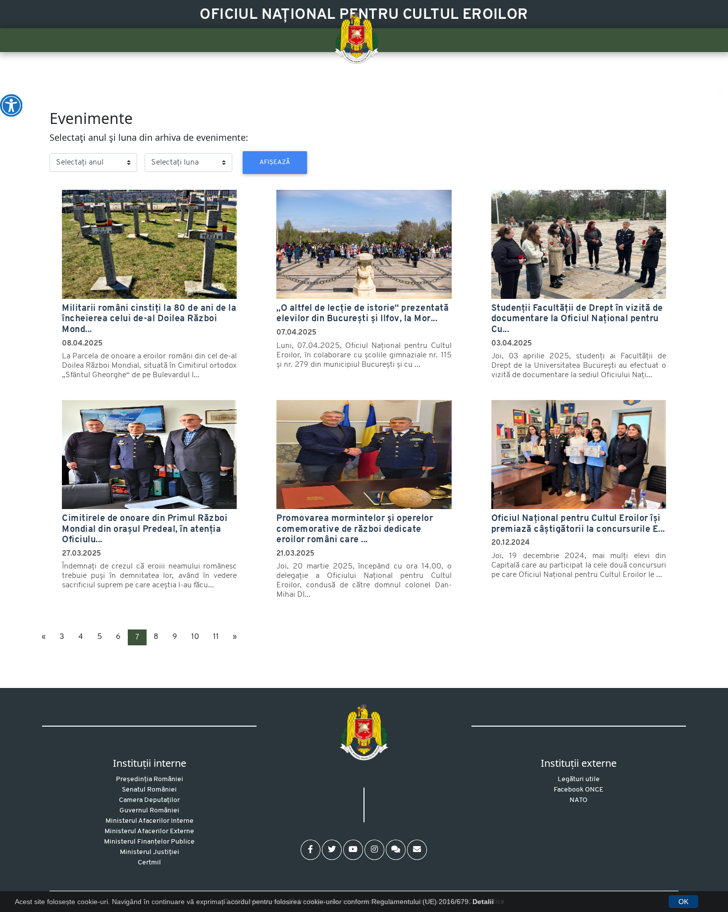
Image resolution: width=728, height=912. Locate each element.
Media (428, 95)
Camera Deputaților (149, 800)
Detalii (483, 902)
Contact (684, 95)
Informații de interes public (147, 95)
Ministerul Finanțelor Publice (149, 842)
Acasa (35, 95)
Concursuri (638, 95)
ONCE (69, 95)
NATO (578, 800)
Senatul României (149, 790)
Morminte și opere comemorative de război (289, 95)
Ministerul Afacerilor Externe (149, 831)
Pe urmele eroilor (570, 95)
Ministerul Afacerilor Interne (149, 821)
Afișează (275, 162)
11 (216, 637)
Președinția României (149, 779)
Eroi (392, 95)
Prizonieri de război (491, 95)
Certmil (149, 862)
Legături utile (579, 779)
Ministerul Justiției (149, 852)
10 (195, 637)
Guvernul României (149, 810)
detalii (60, 191)
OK (683, 902)
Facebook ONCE (578, 790)
